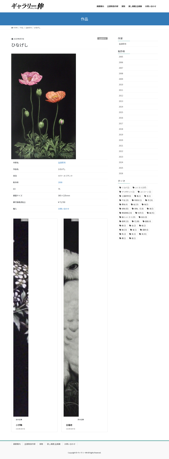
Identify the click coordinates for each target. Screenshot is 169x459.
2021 (121, 145)
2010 (121, 84)
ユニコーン (145, 191)
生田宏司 (102, 38)
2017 (121, 123)
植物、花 (139, 208)
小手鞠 (19, 425)
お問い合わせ (63, 208)
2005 (121, 56)
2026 (121, 173)
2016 (121, 117)
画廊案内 (17, 444)
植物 (125, 208)
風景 (145, 230)
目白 (144, 217)
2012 (121, 95)
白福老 (69, 425)
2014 (121, 106)
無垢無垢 (127, 213)
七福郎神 (126, 196)
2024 (121, 162)
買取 (41, 444)
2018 (121, 129)
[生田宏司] (20, 317)
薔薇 (148, 221)
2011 (121, 90)
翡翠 (125, 221)
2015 (121, 112)
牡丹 (141, 213)
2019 (121, 134)
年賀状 (138, 200)
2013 (121, 101)
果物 (125, 204)
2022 (121, 151)
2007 (121, 68)
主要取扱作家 (30, 444)
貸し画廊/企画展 (53, 444)
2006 (121, 62)
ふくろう (140, 187)
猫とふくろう (128, 217)
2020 (121, 140)
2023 (121, 156)
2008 (60, 182)
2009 (121, 79)
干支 (125, 200)
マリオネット (128, 191)
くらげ (125, 187)
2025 (121, 167)
